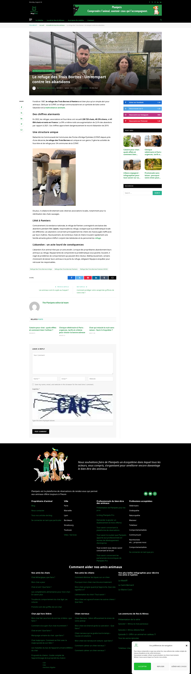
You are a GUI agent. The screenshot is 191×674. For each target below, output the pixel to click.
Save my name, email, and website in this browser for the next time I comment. (64, 384)
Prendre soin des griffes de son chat (46, 607)
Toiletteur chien (124, 648)
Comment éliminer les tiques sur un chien (92, 577)
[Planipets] (34, 10)
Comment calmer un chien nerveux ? (90, 645)
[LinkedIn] (21, 118)
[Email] (21, 130)
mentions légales (49, 667)
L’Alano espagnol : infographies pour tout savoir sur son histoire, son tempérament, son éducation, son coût (131, 175)
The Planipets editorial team (47, 88)
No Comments (84, 88)
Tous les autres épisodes (128, 638)
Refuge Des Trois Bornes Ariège (41, 269)
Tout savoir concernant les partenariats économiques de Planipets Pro (109, 558)
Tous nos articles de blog (41, 515)
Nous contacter (37, 510)
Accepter (142, 666)
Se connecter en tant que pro (141, 552)
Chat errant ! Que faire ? (41, 587)
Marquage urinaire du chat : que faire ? (47, 635)
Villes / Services (70, 535)
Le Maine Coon (125, 589)
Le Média (39, 20)
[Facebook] (21, 107)
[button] (186, 645)
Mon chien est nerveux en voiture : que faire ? (94, 641)
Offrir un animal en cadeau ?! (142, 634)
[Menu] (30, 19)
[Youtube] (150, 494)
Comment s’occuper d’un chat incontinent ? (49, 625)
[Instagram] (155, 494)
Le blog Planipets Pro (105, 515)
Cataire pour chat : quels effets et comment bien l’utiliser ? (42, 328)
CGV (44, 663)
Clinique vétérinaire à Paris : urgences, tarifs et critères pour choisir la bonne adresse (72, 330)
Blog (33, 505)
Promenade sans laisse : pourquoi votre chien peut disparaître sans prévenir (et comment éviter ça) (153, 175)
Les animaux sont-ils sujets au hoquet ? (54, 290)
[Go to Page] (117, 10)
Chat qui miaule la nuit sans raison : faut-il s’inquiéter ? (101, 328)
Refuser (160, 666)
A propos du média (76, 20)
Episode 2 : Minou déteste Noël (131, 630)
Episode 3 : (123, 634)
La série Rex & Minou (55, 20)
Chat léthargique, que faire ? (43, 577)
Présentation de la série (129, 619)
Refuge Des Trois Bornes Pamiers (66, 269)
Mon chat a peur (38, 582)
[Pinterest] (21, 124)
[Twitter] (21, 113)
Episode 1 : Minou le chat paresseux (133, 624)
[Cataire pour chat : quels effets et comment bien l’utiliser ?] (132, 141)
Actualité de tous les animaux (55, 25)
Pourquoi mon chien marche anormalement (93, 582)
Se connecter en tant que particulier (46, 520)
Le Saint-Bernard (126, 585)
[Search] (161, 19)
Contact (90, 20)
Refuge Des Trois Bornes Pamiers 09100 (93, 269)
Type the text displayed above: (43, 420)
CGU (44, 665)
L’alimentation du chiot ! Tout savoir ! (90, 594)
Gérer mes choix (178, 666)
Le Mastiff (122, 580)
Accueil (41, 25)
